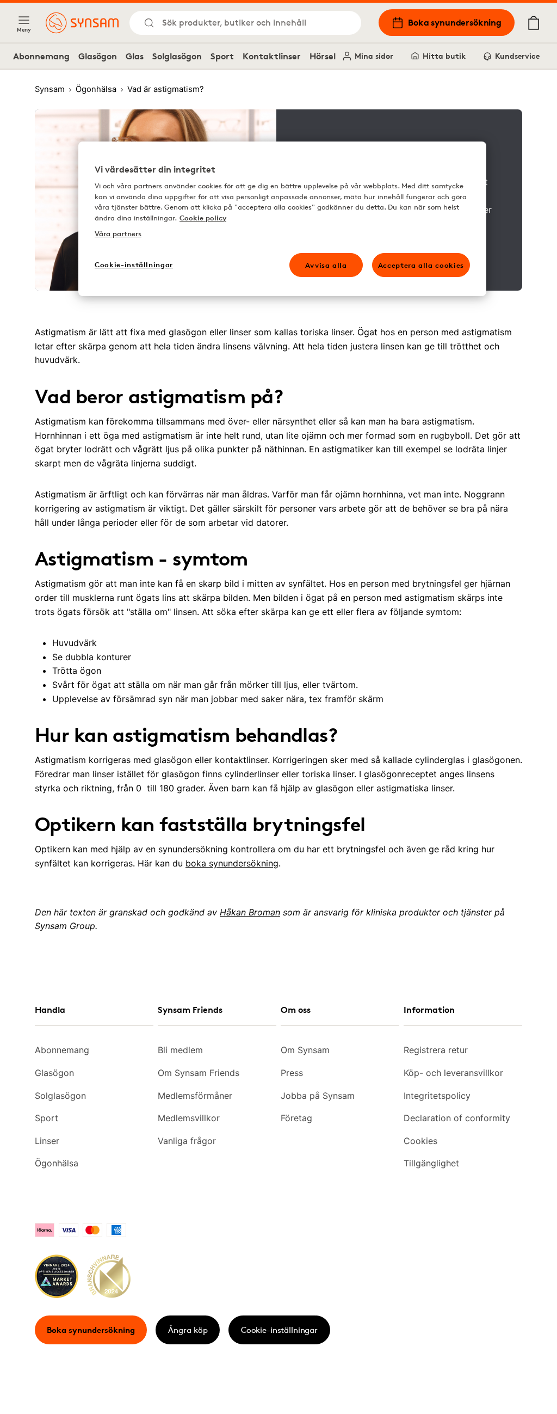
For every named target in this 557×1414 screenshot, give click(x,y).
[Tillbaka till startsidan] (82, 23)
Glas (135, 56)
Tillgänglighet (431, 1163)
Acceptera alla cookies (421, 265)
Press (292, 1072)
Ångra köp (188, 1330)
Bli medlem (180, 1049)
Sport (222, 56)
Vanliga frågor (187, 1140)
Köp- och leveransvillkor (453, 1072)
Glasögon (97, 56)
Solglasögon (177, 56)
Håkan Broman (250, 912)
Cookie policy (203, 217)
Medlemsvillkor (189, 1117)
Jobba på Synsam (318, 1095)
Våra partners (118, 233)
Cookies (420, 1140)
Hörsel (323, 56)
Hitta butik (444, 55)
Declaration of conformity (457, 1117)
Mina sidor (374, 55)
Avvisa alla (326, 265)
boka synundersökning (231, 863)
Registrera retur (436, 1049)
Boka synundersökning (455, 22)
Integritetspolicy (437, 1095)
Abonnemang (41, 56)
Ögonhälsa (56, 1163)
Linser (47, 1140)
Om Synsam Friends (198, 1072)
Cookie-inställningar (279, 1330)
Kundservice (517, 55)
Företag (296, 1117)
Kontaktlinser (272, 56)
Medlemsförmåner (195, 1095)
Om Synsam (305, 1049)
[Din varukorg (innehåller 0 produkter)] (533, 23)
